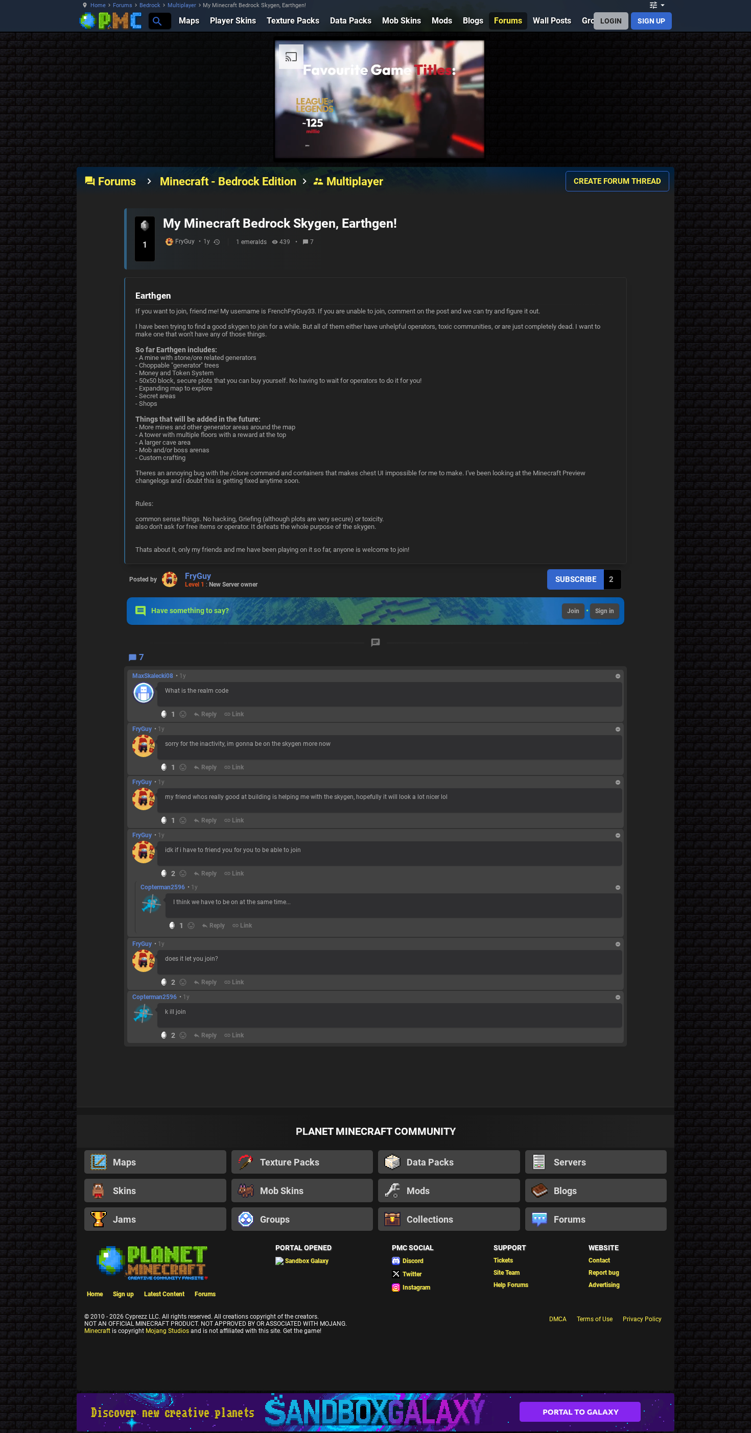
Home (98, 5)
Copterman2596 (162, 887)
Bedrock (149, 5)
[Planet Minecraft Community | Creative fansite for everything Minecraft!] (151, 1262)
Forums (122, 5)
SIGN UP (651, 21)
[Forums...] (156, 21)
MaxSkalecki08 (152, 675)
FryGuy (185, 241)
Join (573, 611)
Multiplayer (182, 5)
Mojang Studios (167, 1330)
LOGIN (611, 21)
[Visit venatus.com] (464, 142)
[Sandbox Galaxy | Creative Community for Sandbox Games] (375, 1412)
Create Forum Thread (617, 181)
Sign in (604, 611)
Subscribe (575, 579)
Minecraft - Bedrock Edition (228, 181)
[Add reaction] (182, 714)
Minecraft (97, 1330)
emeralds (254, 242)
